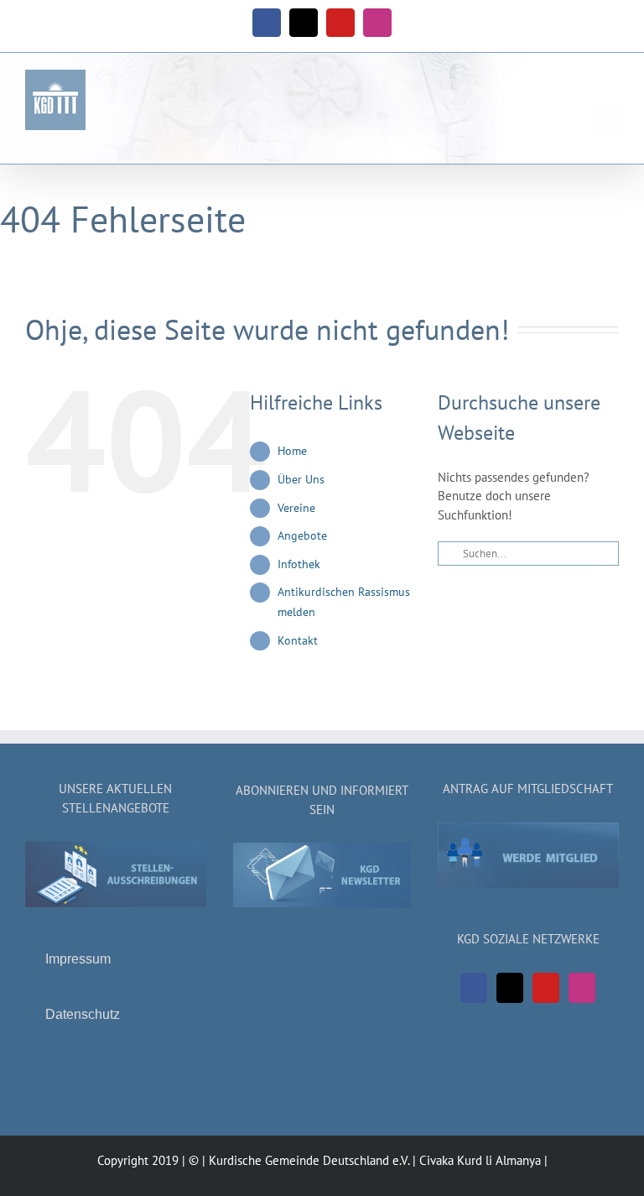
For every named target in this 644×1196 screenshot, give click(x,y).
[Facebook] (473, 988)
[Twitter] (509, 988)
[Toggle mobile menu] (612, 93)
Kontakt (298, 640)
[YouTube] (545, 988)
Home (292, 450)
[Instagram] (582, 988)
